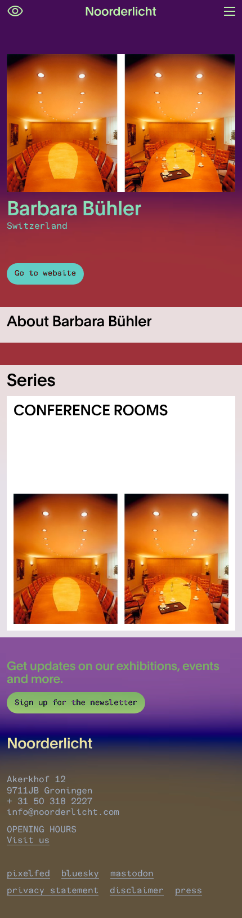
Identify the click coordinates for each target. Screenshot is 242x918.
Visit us (28, 840)
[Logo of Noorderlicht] (121, 11)
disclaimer (137, 890)
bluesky (80, 873)
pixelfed (28, 873)
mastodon (132, 873)
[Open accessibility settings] (15, 11)
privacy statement (52, 890)
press (188, 890)
